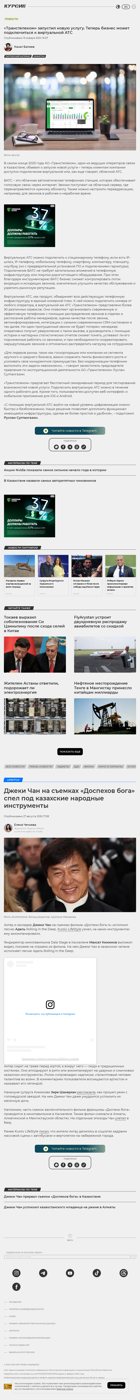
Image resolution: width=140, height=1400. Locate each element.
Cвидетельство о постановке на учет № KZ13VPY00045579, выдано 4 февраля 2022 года (44, 1374)
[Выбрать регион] (118, 7)
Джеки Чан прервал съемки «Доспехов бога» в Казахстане (52, 1196)
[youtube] (70, 1273)
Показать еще (70, 751)
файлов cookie (65, 1389)
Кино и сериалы (110, 766)
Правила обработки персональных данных (32, 1324)
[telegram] (43, 1273)
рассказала (86, 1092)
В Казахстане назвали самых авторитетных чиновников (50, 481)
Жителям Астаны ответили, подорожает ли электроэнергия (31, 688)
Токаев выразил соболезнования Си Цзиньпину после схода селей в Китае (34, 624)
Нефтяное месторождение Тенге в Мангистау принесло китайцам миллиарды (103, 688)
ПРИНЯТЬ (116, 1385)
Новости (11, 19)
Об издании (15, 1302)
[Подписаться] (133, 1257)
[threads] (124, 1273)
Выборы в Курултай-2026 (21, 1352)
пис (42, 1131)
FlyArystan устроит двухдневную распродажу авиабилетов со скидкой (100, 622)
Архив (12, 1316)
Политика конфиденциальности (26, 1309)
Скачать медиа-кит (19, 1345)
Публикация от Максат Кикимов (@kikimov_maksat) (50, 1058)
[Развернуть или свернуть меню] (134, 7)
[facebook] (16, 1287)
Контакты (14, 1331)
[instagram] (16, 1273)
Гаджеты (63, 766)
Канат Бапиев (24, 46)
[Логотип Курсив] (15, 6)
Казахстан (39, 56)
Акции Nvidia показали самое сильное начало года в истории (55, 470)
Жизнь (89, 766)
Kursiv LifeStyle (69, 929)
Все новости (15, 766)
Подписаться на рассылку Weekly (24, 1253)
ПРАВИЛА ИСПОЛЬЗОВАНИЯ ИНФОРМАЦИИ (29, 1338)
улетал (120, 1118)
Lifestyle (13, 779)
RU (126, 6)
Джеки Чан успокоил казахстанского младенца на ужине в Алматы (59, 1207)
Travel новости (41, 766)
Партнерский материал (17, 56)
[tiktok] (97, 1273)
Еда (77, 766)
